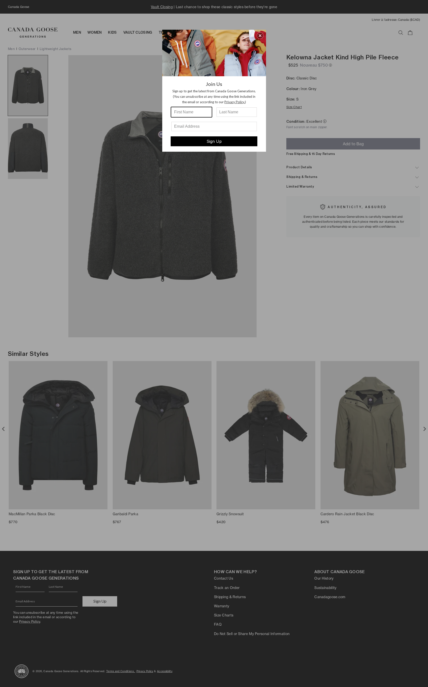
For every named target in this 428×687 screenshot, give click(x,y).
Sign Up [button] (214, 141)
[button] (260, 36)
